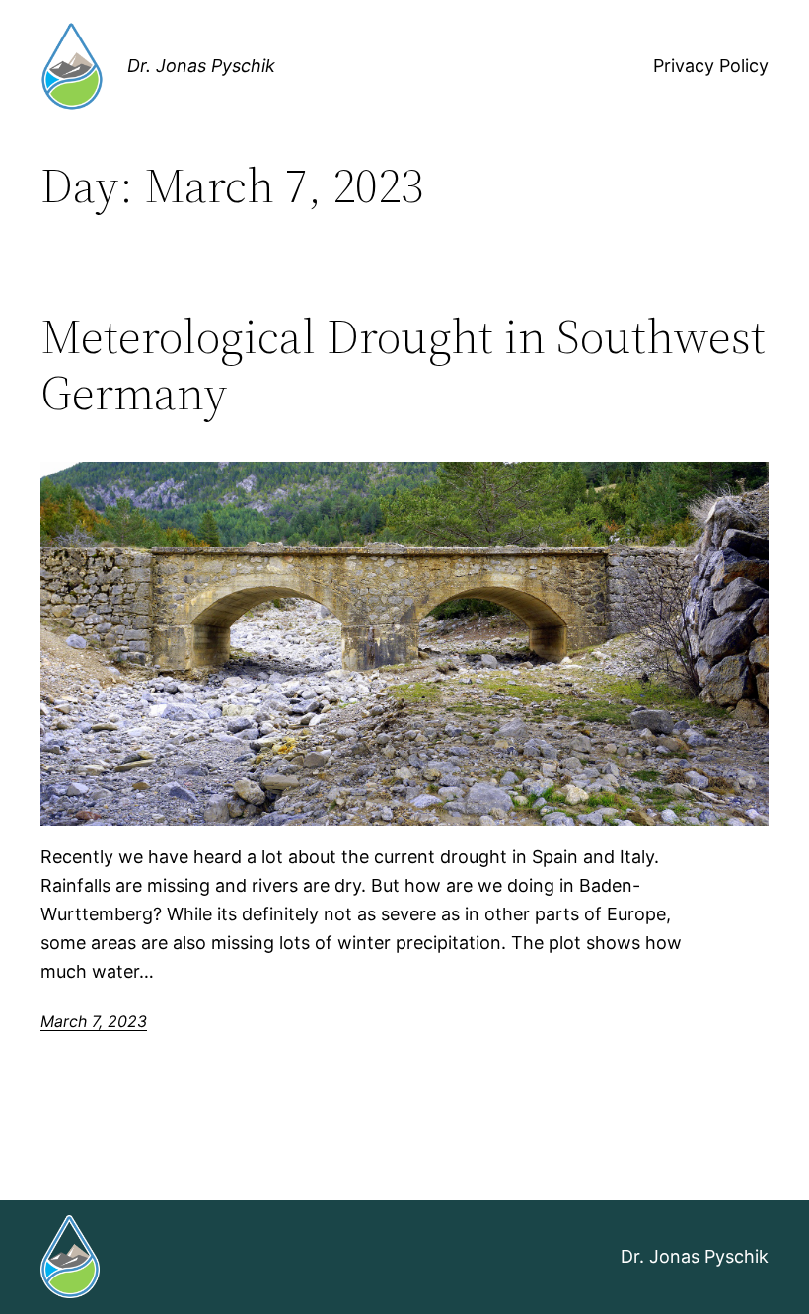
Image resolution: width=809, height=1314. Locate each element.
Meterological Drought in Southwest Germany (403, 364)
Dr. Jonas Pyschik (201, 65)
